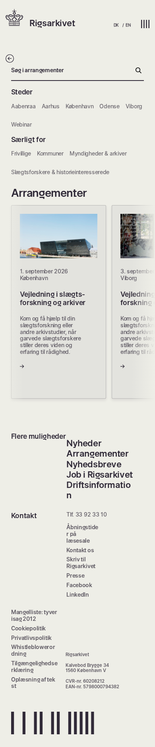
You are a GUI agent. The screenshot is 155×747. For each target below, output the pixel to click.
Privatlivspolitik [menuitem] (31, 637)
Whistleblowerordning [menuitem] (33, 650)
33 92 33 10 (91, 514)
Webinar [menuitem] (21, 124)
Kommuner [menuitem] (50, 153)
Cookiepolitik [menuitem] (28, 628)
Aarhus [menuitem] (51, 106)
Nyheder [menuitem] (83, 443)
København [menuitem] (79, 106)
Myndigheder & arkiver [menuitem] (98, 153)
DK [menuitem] (116, 25)
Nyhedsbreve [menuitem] (93, 464)
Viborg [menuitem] (134, 106)
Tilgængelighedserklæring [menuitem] (34, 666)
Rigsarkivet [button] (52, 23)
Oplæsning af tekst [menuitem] (33, 682)
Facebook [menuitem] (79, 585)
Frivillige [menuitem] (21, 153)
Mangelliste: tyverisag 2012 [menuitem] (34, 615)
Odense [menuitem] (109, 106)
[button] (17, 18)
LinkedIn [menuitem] (77, 594)
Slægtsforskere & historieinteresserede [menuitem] (60, 172)
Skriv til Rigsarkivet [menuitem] (80, 562)
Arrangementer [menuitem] (97, 453)
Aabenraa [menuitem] (23, 106)
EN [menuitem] (128, 25)
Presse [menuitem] (75, 575)
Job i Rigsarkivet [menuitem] (99, 474)
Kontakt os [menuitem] (80, 550)
